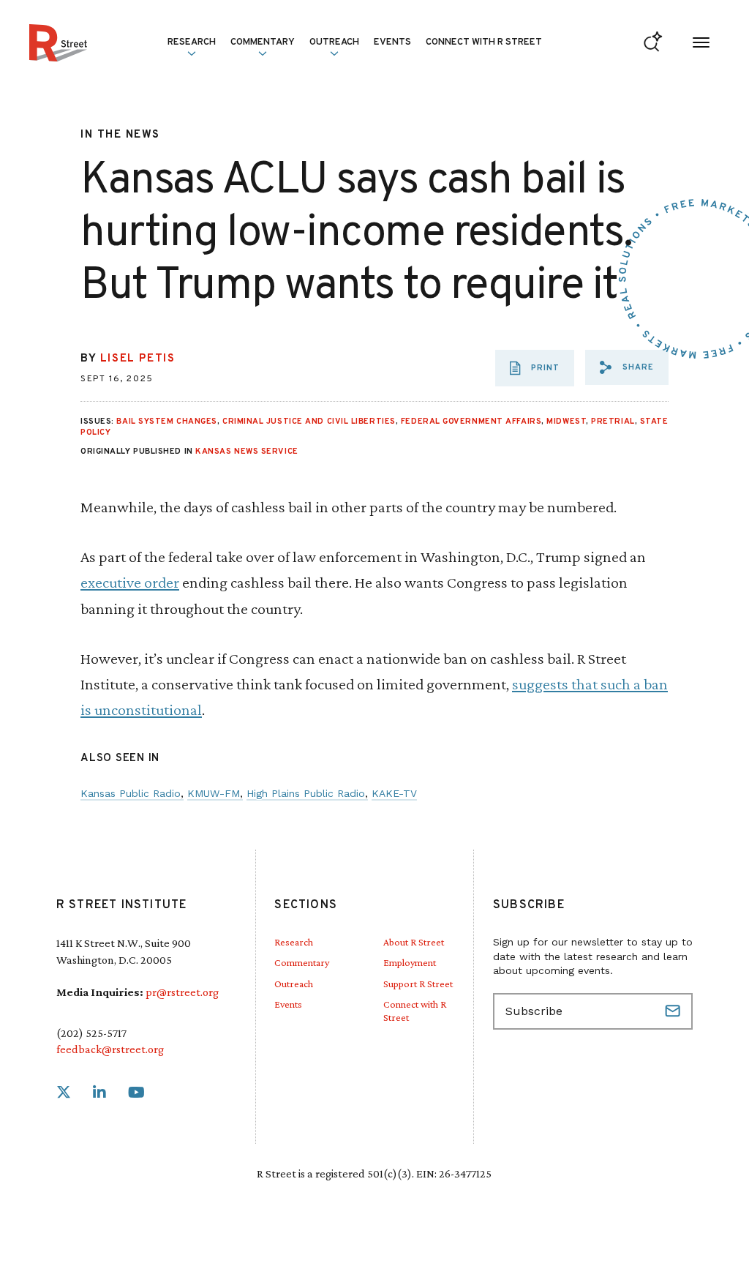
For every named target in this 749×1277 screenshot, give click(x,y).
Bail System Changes (166, 421)
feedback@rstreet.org (110, 1049)
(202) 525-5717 (91, 1033)
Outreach (334, 42)
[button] (627, 367)
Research (293, 942)
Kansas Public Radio (130, 793)
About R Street (413, 942)
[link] (63, 1093)
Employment (409, 962)
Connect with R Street (484, 42)
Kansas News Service (246, 451)
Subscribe (674, 1011)
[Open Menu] (701, 42)
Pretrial (612, 421)
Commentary (301, 962)
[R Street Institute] (58, 42)
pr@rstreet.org (182, 992)
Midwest (566, 421)
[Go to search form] (652, 42)
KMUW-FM (213, 793)
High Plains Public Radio (305, 793)
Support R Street (418, 983)
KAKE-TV (394, 793)
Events (392, 42)
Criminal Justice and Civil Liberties (309, 421)
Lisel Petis (138, 359)
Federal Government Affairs (471, 421)
